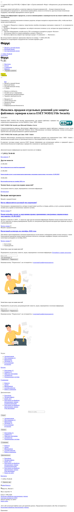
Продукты (7, 64)
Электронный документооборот (14, 94)
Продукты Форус (9, 102)
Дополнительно (5, 455)
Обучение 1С (8, 361)
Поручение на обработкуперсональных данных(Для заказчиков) (12, 406)
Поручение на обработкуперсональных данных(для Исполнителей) (12, 402)
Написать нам (7, 482)
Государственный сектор (12, 51)
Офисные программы (11, 373)
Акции (6, 384)
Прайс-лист (7, 399)
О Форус (7, 88)
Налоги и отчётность (10, 91)
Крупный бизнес (9, 49)
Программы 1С (9, 370)
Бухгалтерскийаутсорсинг (9, 363)
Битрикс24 (7, 104)
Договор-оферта (9, 397)
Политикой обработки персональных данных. (15, 507)
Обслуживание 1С (10, 358)
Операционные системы (11, 377)
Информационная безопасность (14, 105)
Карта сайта (4, 501)
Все (5, 81)
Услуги (6, 65)
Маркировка (8, 359)
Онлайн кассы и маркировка (13, 93)
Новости (7, 69)
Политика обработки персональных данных (14, 496)
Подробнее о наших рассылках (61, 252)
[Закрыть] (1, 77)
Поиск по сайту (9, 473)
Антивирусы (8, 375)
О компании (8, 67)
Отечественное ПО (10, 100)
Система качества (9, 388)
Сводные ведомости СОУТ (9, 498)
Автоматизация (9, 356)
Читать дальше (5, 211)
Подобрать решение (10, 70)
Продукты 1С (8, 99)
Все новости (4, 157)
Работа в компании (10, 389)
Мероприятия (8, 386)
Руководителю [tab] (8, 245)
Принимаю (4, 510)
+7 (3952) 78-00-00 (6, 54)
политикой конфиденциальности (43, 262)
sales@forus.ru (6, 485)
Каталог (3, 367)
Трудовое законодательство (12, 96)
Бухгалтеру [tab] (7, 244)
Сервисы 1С (8, 372)
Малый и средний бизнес (12, 47)
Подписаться (5, 191)
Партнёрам (7, 395)
